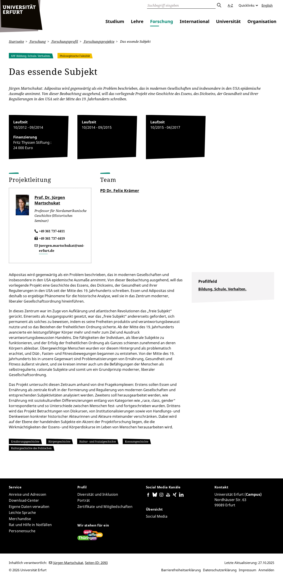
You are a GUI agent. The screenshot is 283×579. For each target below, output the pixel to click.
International (194, 21)
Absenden (219, 5)
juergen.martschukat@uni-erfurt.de (61, 248)
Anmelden (266, 570)
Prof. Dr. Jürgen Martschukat (49, 200)
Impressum (247, 570)
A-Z (230, 5)
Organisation (261, 21)
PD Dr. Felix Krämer (119, 190)
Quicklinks (246, 5)
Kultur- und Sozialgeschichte (97, 441)
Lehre (137, 21)
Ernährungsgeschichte (25, 441)
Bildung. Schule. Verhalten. (222, 289)
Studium (114, 21)
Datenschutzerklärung (220, 570)
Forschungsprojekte (98, 41)
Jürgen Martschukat (68, 562)
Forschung (161, 21)
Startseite (16, 41)
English (267, 5)
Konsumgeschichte (136, 441)
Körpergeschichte (59, 441)
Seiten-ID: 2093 (96, 562)
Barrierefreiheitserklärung (181, 570)
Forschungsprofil (64, 41)
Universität (228, 21)
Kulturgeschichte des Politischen (31, 448)
